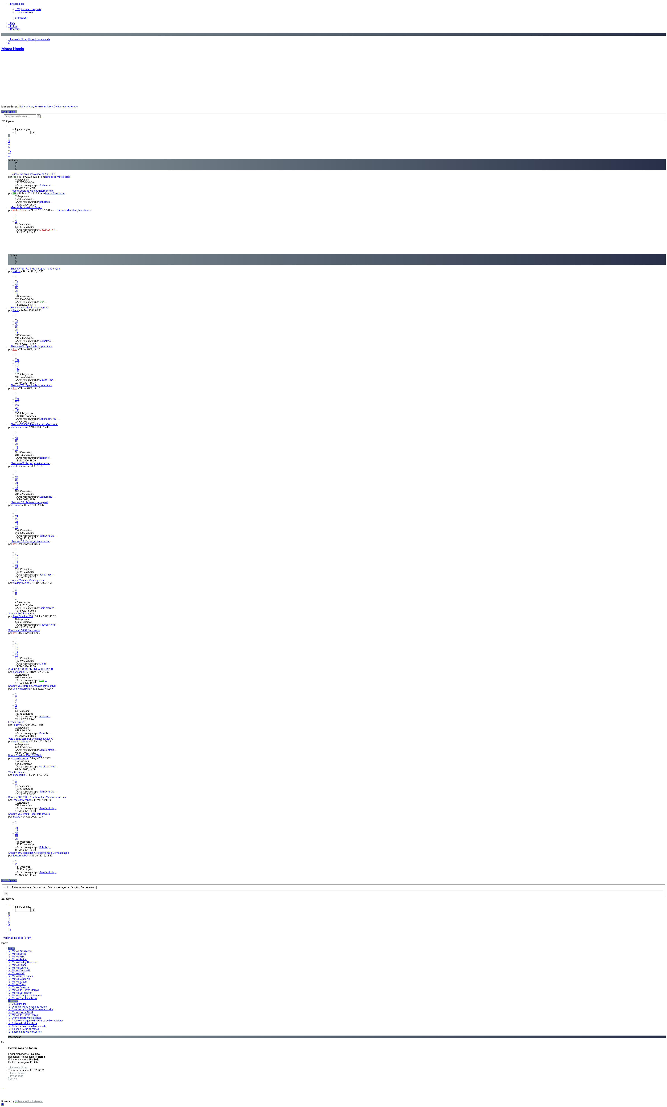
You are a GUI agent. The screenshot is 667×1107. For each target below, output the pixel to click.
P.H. (14, 176)
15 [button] (9, 152)
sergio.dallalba (20, 741)
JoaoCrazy (45, 574)
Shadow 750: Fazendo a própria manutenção (35, 268)
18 (16, 558)
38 (16, 290)
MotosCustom (20, 210)
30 (16, 480)
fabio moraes (46, 608)
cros (41, 302)
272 (17, 410)
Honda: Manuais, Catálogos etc (27, 580)
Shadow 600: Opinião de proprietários (31, 346)
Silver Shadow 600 (23, 616)
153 (17, 371)
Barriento (44, 457)
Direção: (75, 887)
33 (16, 441)
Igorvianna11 (20, 672)
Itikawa (16, 816)
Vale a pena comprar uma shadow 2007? (30, 738)
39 (16, 293)
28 (16, 527)
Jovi (15, 349)
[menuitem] (28, 9)
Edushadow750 (47, 418)
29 (16, 477)
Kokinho (43, 847)
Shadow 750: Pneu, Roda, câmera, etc (29, 813)
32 (16, 438)
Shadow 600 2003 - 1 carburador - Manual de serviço (37, 797)
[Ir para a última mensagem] (52, 185)
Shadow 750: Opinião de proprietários (31, 385)
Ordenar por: (39, 887)
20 (16, 563)
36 (16, 285)
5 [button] (9, 147)
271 (17, 407)
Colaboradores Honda (66, 106)
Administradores (43, 106)
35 (16, 282)
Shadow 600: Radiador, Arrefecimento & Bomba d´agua (38, 852)
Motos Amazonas (55, 193)
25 (16, 519)
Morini (42, 663)
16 (16, 647)
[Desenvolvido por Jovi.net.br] (29, 1101)
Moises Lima (46, 380)
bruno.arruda (20, 427)
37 (16, 288)
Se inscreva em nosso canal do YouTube (33, 174)
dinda (16, 310)
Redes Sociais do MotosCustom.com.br (32, 190)
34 (16, 321)
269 (17, 402)
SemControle (46, 535)
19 (16, 560)
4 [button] (9, 144)
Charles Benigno (21, 688)
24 (16, 516)
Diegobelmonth (47, 624)
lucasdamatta (20, 758)
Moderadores (26, 106)
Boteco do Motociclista (57, 176)
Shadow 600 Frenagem (21, 613)
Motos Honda (12, 49)
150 (17, 363)
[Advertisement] (333, 78)
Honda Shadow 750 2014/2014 (25, 755)
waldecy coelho (21, 583)
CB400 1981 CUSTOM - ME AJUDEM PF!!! (30, 669)
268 (17, 399)
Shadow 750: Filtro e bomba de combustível (32, 686)
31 (16, 482)
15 (16, 644)
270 (17, 405)
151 (17, 366)
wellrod (16, 271)
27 (16, 524)
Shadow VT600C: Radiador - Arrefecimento (34, 424)
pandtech (44, 201)
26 (16, 521)
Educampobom (21, 855)
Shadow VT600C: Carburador (24, 630)
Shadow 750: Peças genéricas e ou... (30, 541)
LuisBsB (17, 505)
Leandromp (45, 496)
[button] (9, 126)
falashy (17, 724)
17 (16, 555)
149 (17, 360)
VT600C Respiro (17, 772)
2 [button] (9, 138)
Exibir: (7, 887)
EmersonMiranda (22, 800)
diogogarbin (19, 775)
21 (16, 566)
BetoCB (43, 733)
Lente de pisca (16, 722)
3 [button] (9, 141)
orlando (43, 716)
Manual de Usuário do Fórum (26, 207)
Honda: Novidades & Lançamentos (29, 307)
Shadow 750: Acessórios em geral (29, 502)
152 (17, 368)
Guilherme (45, 185)
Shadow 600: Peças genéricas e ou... (30, 463)
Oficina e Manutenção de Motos (74, 210)
